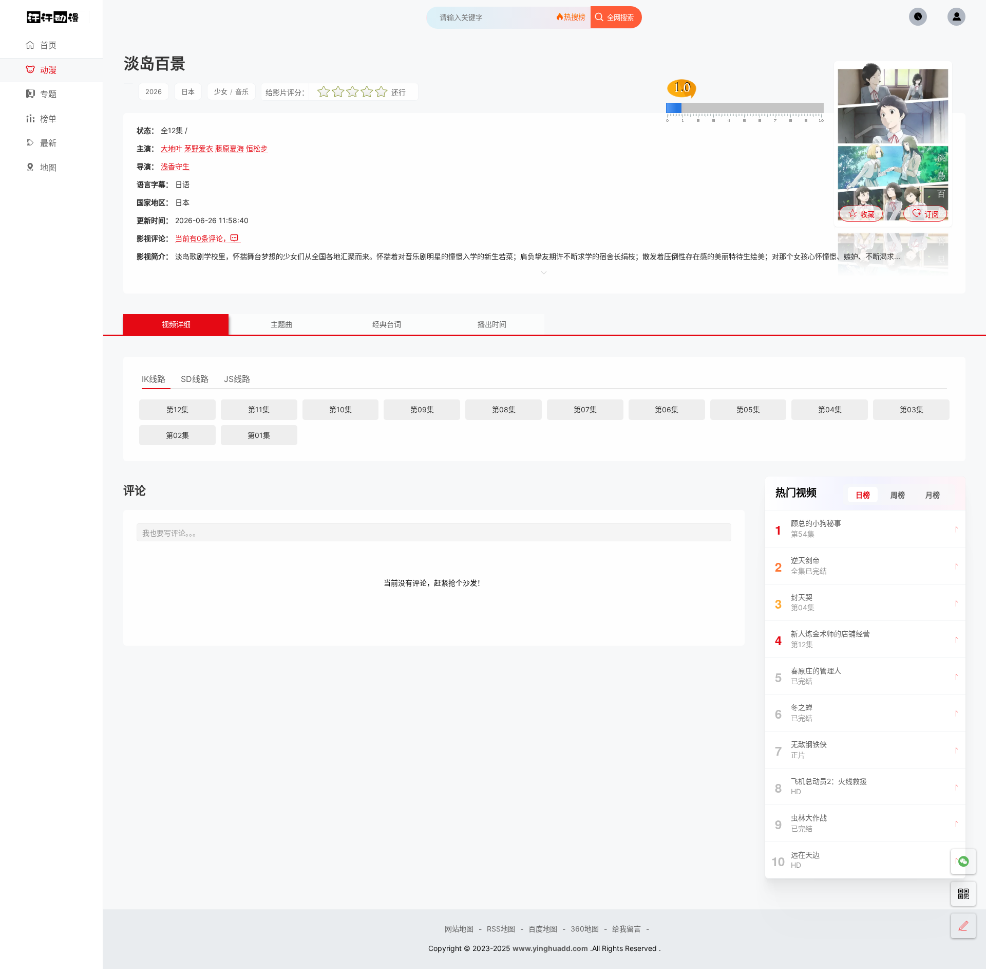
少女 (220, 91)
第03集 (911, 409)
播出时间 (492, 324)
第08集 (504, 409)
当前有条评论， (202, 238)
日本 (188, 91)
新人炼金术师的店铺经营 (822, 639)
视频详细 (176, 324)
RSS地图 (501, 928)
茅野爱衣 (198, 148)
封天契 (795, 602)
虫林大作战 (801, 823)
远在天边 (795, 860)
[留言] (963, 926)
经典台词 (386, 324)
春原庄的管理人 (808, 676)
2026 (153, 91)
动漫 (48, 70)
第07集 (585, 409)
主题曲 (281, 324)
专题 (48, 94)
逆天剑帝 (801, 565)
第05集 (748, 409)
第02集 (177, 435)
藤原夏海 (229, 148)
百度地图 (542, 928)
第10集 (340, 409)
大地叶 (171, 148)
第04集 (830, 409)
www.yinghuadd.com (550, 948)
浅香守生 (175, 166)
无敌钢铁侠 (801, 749)
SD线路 (194, 379)
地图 (48, 167)
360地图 (585, 928)
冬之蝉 (794, 712)
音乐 (242, 91)
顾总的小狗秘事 (808, 528)
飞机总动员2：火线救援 (821, 786)
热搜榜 (574, 16)
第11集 (259, 409)
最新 (48, 143)
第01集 (259, 435)
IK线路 (153, 379)
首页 (48, 45)
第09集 (422, 409)
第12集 (177, 409)
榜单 (48, 119)
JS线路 (237, 379)
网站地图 (459, 928)
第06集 (666, 409)
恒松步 (257, 148)
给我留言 (626, 928)
